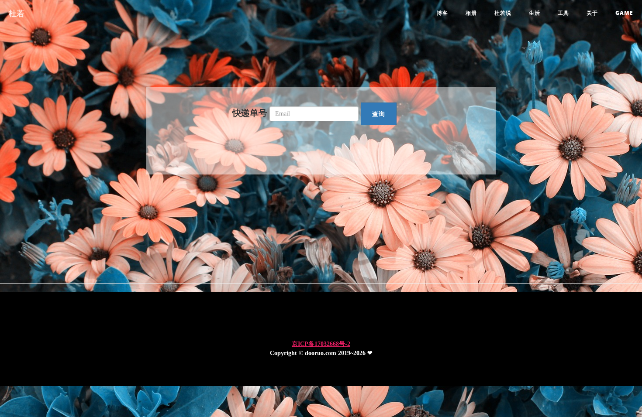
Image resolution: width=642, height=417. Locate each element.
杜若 (16, 13)
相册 (471, 13)
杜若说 (502, 13)
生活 (534, 13)
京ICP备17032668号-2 (321, 344)
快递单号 (249, 113)
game (624, 13)
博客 (442, 13)
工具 (563, 13)
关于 (592, 13)
